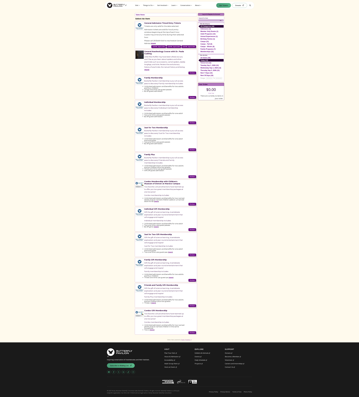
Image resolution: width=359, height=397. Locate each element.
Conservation (185, 5)
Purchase (192, 73)
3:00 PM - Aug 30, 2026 (174, 46)
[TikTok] (128, 372)
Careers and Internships (234, 363)
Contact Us (230, 367)
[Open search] (250, 5)
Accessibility (169, 360)
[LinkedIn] (123, 372)
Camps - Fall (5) (206, 44)
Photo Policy (248, 392)
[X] (118, 372)
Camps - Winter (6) (207, 46)
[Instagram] (133, 372)
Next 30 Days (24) (206, 75)
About (197, 5)
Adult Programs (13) (207, 34)
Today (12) (204, 60)
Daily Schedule (201, 360)
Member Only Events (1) (209, 31)
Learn (173, 5)
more (153, 43)
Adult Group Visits (172, 363)
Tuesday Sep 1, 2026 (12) (209, 65)
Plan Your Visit (170, 353)
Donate (228, 353)
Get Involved (162, 5)
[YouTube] (109, 372)
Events (198, 356)
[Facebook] (114, 372)
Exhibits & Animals (202, 353)
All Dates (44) (205, 58)
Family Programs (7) (208, 49)
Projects (199, 363)
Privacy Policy (213, 392)
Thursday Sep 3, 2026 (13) (210, 70)
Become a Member (233, 356)
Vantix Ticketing (186, 340)
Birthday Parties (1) (207, 39)
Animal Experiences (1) (209, 36)
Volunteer (229, 360)
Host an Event (170, 367)
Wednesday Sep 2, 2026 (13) (210, 68)
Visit (136, 5)
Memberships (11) (207, 51)
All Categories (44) (207, 26)
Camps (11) (204, 41)
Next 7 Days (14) (206, 73)
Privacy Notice (225, 392)
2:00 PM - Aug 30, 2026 (159, 46)
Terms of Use (236, 392)
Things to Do (148, 5)
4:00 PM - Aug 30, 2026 (189, 46)
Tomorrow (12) (205, 63)
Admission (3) (205, 29)
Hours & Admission (172, 356)
